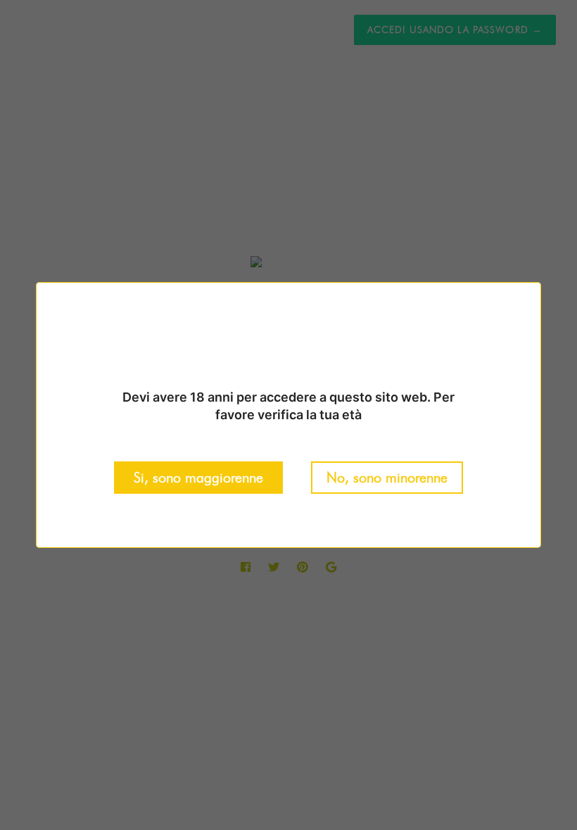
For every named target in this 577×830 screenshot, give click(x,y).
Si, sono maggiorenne (198, 477)
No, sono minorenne (387, 477)
